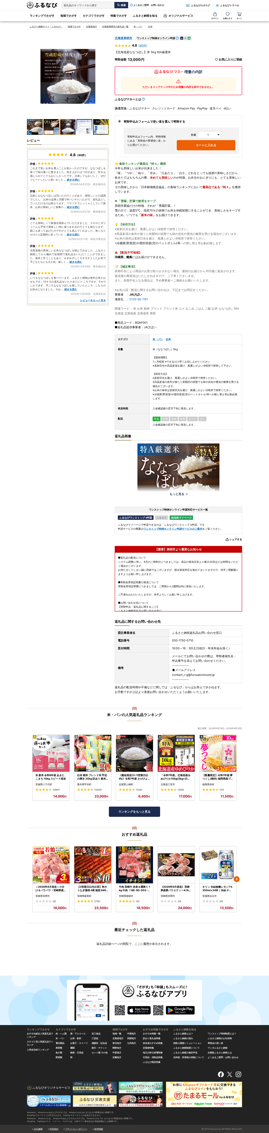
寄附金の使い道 (215, 1043)
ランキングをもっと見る (134, 811)
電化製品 (60, 1043)
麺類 (72, 1047)
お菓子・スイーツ (79, 1043)
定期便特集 (148, 1047)
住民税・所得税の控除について (188, 1057)
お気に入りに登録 (230, 59)
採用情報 (98, 1129)
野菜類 (59, 1057)
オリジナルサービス (181, 15)
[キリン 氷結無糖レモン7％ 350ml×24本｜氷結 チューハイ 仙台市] (217, 864)
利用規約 (54, 1129)
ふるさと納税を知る (145, 15)
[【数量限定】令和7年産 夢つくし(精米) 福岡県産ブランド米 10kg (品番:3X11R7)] (217, 753)
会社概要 (38, 1129)
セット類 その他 (100, 1052)
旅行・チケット (99, 1047)
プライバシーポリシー (76, 1129)
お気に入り (227, 18)
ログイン (215, 18)
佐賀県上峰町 (126, 784)
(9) (137, 901)
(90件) (143, 45)
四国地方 (131, 1038)
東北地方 (117, 1043)
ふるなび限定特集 (151, 1062)
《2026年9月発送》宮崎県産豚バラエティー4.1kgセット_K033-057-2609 (176, 888)
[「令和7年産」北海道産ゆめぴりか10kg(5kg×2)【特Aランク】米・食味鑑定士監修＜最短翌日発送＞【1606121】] (176, 753)
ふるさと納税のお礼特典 (220, 1038)
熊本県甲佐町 (84, 784)
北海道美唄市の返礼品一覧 (115, 26)
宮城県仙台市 (209, 895)
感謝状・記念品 (99, 1043)
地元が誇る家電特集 (153, 1052)
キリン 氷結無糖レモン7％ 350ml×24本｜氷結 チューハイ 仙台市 (217, 888)
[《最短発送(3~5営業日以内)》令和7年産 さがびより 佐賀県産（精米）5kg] (134, 753)
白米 (150, 26)
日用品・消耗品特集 (153, 1057)
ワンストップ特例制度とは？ (222, 1033)
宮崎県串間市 (43, 895)
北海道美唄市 (123, 38)
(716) (97, 901)
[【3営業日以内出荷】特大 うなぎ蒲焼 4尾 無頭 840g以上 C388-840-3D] (92, 864)
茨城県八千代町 (44, 784)
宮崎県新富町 (84, 895)
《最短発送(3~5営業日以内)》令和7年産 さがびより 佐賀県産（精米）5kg (134, 777)
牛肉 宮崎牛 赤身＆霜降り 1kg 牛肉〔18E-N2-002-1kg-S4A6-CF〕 (134, 888)
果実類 (59, 1047)
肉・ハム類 (61, 1033)
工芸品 (95, 1038)
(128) (139, 789)
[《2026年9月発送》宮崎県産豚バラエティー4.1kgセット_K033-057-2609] (176, 864)
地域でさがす (68, 15)
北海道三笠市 (168, 784)
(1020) (98, 789)
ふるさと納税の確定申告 (185, 1052)
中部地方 (117, 1052)
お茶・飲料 (75, 1038)
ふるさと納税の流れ (183, 1038)
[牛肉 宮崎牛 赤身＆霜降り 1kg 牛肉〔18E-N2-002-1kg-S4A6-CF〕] (134, 864)
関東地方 (117, 1047)
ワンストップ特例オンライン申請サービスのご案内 (172, 528)
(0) (54, 901)
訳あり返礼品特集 (151, 1038)
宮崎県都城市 (126, 895)
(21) (222, 789)
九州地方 (131, 1043)
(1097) (56, 789)
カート (239, 18)
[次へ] (237, 879)
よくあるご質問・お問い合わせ (148, 5)
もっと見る (177, 494)
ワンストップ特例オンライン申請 (156, 38)
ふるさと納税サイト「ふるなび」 (46, 26)
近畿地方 (117, 1057)
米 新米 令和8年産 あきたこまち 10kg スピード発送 (51, 777)
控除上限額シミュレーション (187, 1043)
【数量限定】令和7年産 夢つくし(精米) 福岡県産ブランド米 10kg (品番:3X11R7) (217, 777)
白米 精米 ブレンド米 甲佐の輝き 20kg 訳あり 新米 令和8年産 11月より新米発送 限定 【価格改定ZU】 (92, 777)
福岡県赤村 (208, 784)
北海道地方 (91, 26)
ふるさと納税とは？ (183, 1033)
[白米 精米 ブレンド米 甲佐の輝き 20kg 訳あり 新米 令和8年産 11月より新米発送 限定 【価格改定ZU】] (92, 753)
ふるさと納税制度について (186, 1047)
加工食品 (96, 1033)
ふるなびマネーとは (128, 99)
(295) (181, 789)
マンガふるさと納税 (217, 1047)
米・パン (138, 26)
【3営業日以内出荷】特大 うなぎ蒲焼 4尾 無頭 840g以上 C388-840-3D (92, 888)
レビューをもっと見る (93, 300)
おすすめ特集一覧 (151, 1033)
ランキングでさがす (42, 15)
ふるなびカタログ (200, 5)
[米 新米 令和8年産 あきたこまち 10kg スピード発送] (51, 753)
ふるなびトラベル (229, 5)
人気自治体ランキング (38, 1049)
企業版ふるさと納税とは (220, 1052)
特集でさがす (119, 15)
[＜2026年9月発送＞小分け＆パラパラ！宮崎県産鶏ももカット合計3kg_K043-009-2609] (51, 864)
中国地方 (131, 1033)
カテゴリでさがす (94, 15)
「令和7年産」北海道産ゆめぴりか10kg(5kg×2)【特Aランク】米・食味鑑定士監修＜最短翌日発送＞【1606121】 (176, 777)
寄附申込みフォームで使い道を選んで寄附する (154, 121)
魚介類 (59, 1052)
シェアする (235, 539)
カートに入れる (206, 145)
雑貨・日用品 (76, 1052)
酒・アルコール (78, 1033)
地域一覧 (117, 1033)
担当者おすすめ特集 (153, 1043)
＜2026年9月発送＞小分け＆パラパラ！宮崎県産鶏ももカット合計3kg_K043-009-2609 (51, 888)
